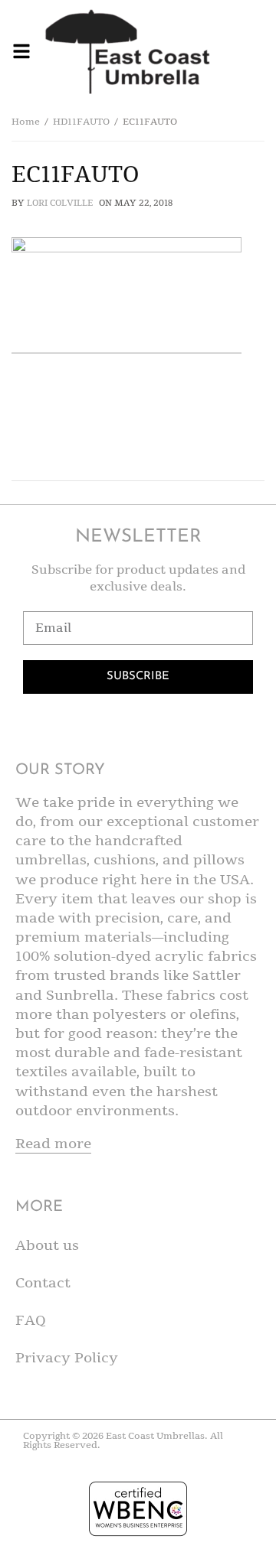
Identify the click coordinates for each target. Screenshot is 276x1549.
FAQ (30, 1320)
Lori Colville (60, 203)
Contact (43, 1283)
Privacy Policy (66, 1358)
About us (47, 1245)
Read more (53, 1143)
